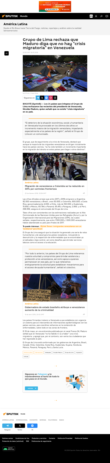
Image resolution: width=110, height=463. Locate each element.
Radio (61, 420)
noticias (26, 356)
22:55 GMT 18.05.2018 (30, 52)
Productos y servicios (39, 438)
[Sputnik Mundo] (10, 18)
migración (79, 352)
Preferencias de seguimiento (41, 441)
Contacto (52, 438)
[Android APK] (9, 449)
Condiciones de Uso (22, 438)
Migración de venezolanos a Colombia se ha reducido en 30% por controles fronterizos (54, 187)
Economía (33, 420)
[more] (84, 193)
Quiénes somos (7, 438)
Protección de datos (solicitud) (13, 441)
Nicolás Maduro (57, 352)
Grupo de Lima (69, 352)
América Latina (31, 182)
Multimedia (52, 420)
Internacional (38, 352)
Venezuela (48, 352)
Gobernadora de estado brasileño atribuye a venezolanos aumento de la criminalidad (55, 308)
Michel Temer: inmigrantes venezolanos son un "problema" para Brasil (52, 227)
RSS (27, 441)
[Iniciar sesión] (96, 16)
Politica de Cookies (81, 438)
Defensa (43, 420)
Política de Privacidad (65, 438)
